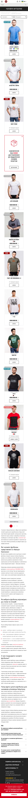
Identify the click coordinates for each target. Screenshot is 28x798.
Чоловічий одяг (5, 13)
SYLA (14, 393)
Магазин (14, 12)
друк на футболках (11, 701)
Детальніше (7, 789)
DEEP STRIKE (14, 124)
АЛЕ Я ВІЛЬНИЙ (14, 201)
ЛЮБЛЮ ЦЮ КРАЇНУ (14, 239)
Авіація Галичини (5, 12)
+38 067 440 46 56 (9, 773)
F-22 (14, 316)
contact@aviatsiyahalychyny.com (13, 775)
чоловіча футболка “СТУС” (16, 619)
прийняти (14, 794)
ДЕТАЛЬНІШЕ (14, 167)
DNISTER (14, 355)
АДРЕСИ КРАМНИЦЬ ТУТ (11, 768)
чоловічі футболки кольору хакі (17, 677)
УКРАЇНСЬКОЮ (14, 509)
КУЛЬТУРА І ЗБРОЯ (14, 85)
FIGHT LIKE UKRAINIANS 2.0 (14, 278)
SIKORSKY (14, 432)
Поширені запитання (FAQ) (13, 761)
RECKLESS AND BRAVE (14, 471)
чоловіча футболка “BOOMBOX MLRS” (15, 569)
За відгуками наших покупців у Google (14, 780)
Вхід (19, 1)
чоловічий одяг (22, 537)
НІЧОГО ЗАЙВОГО (14, 47)
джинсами (15, 664)
